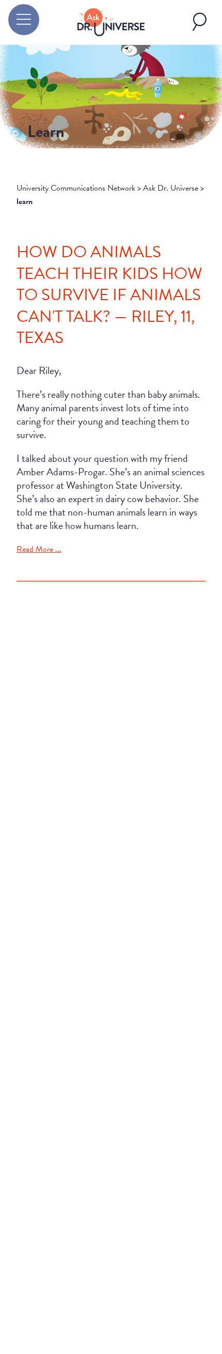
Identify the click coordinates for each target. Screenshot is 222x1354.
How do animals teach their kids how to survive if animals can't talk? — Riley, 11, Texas (109, 295)
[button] (23, 19)
